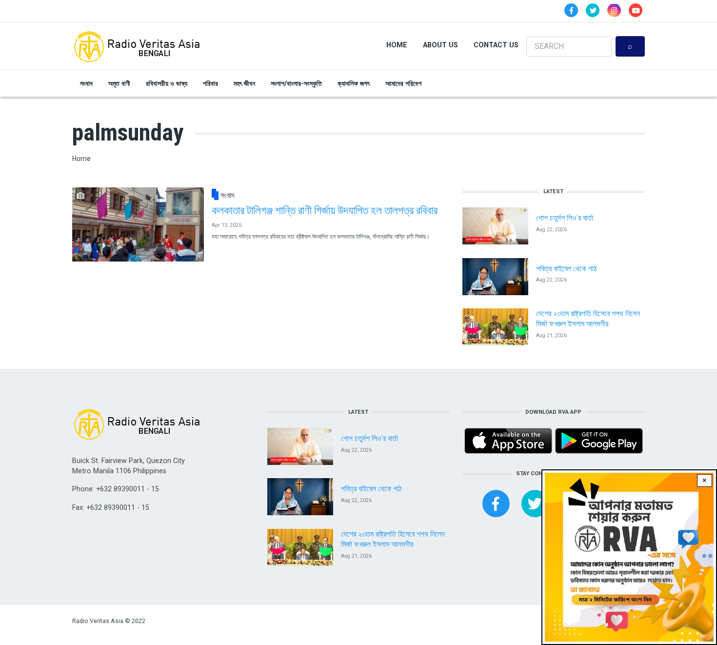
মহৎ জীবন (244, 83)
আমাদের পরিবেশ (403, 83)
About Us (440, 45)
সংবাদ (86, 83)
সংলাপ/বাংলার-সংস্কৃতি (296, 83)
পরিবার (210, 83)
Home (396, 45)
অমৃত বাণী (119, 83)
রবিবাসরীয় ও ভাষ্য (166, 83)
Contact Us (496, 45)
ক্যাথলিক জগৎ (354, 83)
